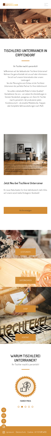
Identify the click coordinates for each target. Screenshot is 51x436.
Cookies (30, 432)
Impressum (9, 432)
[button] (18, 407)
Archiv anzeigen (25, 210)
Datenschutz (21, 432)
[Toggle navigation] (46, 4)
